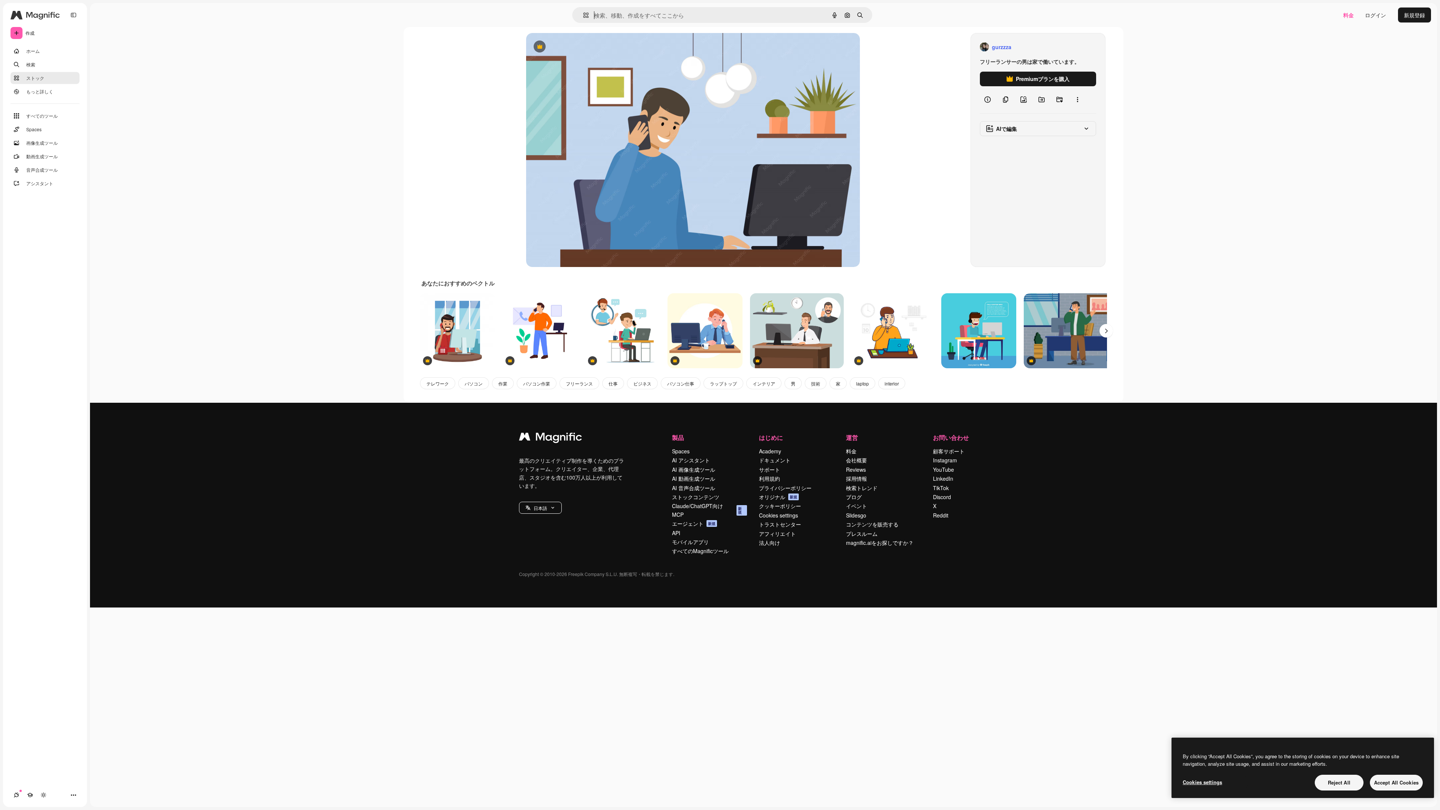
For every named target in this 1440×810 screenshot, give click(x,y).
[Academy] (30, 795)
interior (892, 383)
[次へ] (1106, 330)
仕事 (613, 383)
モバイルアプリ (690, 542)
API (676, 533)
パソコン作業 (536, 383)
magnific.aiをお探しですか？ (880, 542)
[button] (540, 508)
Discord (942, 497)
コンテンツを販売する (872, 524)
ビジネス (642, 383)
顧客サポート (948, 451)
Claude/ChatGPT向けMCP (707, 510)
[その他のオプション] (1077, 99)
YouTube (943, 469)
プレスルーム (862, 533)
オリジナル (578, 47)
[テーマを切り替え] (44, 795)
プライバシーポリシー (785, 488)
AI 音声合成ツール (693, 488)
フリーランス (579, 383)
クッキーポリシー (780, 506)
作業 (502, 383)
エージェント (694, 523)
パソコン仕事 (680, 383)
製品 (678, 437)
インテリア (764, 383)
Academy (770, 451)
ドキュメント (774, 460)
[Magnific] (550, 438)
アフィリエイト (777, 533)
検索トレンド (862, 488)
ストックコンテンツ (695, 497)
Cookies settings (778, 515)
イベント (856, 506)
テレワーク (437, 383)
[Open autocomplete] (583, 15)
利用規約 (769, 478)
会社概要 (856, 460)
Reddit (940, 515)
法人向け (769, 542)
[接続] (16, 795)
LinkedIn (943, 478)
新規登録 (1414, 15)
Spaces (681, 451)
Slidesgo (856, 515)
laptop (862, 383)
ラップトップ (723, 383)
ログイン (1375, 15)
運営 (852, 437)
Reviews (856, 469)
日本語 (540, 508)
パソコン (474, 383)
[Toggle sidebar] (74, 15)
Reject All (1339, 782)
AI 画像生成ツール (693, 469)
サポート (769, 469)
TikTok (941, 488)
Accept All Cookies (1396, 782)
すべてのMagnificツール (700, 551)
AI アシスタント (691, 460)
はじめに (771, 437)
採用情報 (856, 478)
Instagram (945, 460)
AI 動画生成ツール (693, 478)
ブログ (854, 497)
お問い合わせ (951, 437)
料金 (1348, 15)
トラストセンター (780, 524)
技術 (815, 383)
